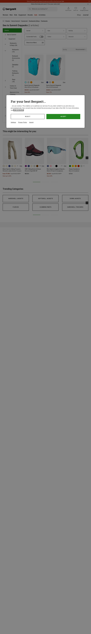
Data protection (19, 110)
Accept (63, 116)
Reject (27, 116)
